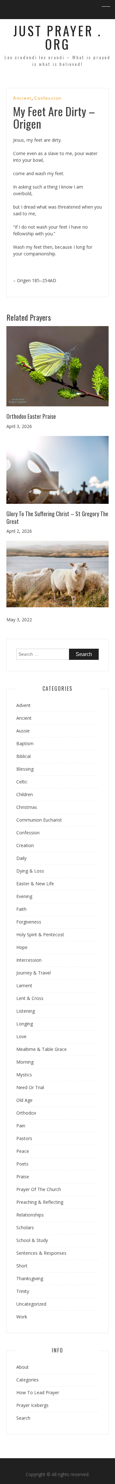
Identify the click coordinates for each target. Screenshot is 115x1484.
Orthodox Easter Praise (31, 416)
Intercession (29, 960)
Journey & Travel (33, 973)
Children (24, 794)
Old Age (24, 1100)
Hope (21, 947)
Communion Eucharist (39, 820)
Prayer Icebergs (32, 1405)
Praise (22, 1177)
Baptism (25, 743)
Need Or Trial (30, 1087)
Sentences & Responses (41, 1253)
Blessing (25, 769)
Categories (27, 1380)
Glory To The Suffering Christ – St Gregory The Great (57, 517)
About (22, 1367)
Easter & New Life (35, 884)
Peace (22, 1151)
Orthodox (26, 1113)
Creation (25, 845)
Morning (25, 1062)
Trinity (22, 1291)
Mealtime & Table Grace (41, 1049)
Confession (47, 98)
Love (21, 1036)
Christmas (26, 807)
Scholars (25, 1227)
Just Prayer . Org (57, 37)
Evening (24, 896)
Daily (21, 858)
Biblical (23, 756)
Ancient (22, 98)
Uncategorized (31, 1304)
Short (21, 1266)
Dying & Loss (30, 871)
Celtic (21, 782)
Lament (24, 985)
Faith (21, 909)
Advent (23, 705)
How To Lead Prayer (37, 1392)
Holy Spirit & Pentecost (40, 934)
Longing (24, 1024)
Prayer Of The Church (38, 1189)
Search (23, 1418)
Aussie (23, 731)
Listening (25, 1011)
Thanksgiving (29, 1278)
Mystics (24, 1075)
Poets (22, 1164)
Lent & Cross (29, 998)
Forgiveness (28, 922)
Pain (20, 1126)
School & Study (32, 1240)
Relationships (30, 1215)
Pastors (24, 1138)
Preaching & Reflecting (39, 1202)
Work (21, 1317)
